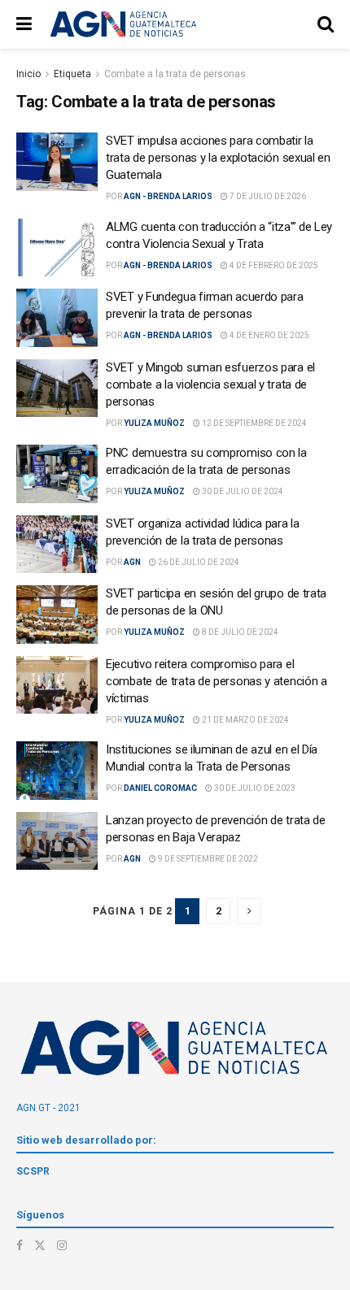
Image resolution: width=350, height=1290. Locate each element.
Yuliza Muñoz (154, 423)
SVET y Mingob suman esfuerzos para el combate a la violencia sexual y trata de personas (210, 384)
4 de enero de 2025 (268, 335)
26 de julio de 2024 (197, 562)
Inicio (28, 74)
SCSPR (33, 1171)
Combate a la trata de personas (175, 74)
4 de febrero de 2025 (273, 265)
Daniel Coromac (160, 788)
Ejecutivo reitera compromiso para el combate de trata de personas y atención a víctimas (216, 681)
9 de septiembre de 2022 (207, 858)
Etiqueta (72, 74)
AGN (132, 562)
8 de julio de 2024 (239, 632)
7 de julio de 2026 (267, 196)
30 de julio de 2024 (241, 491)
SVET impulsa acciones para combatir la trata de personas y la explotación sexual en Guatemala (218, 157)
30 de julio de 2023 (253, 788)
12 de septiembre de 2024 (253, 423)
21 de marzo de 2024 (244, 719)
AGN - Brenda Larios (168, 196)
